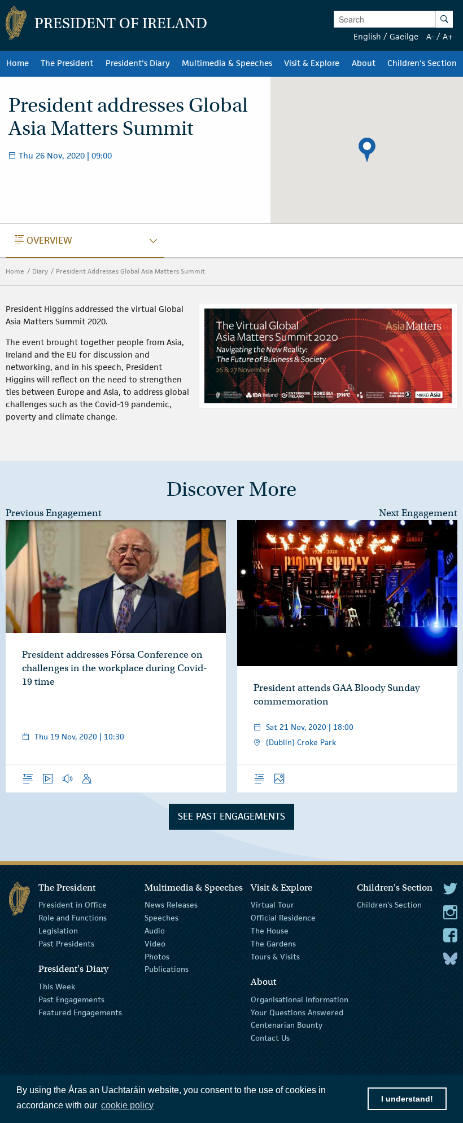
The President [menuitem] (67, 63)
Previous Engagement (54, 513)
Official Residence (283, 918)
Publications (167, 969)
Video (155, 944)
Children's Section (389, 905)
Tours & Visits (275, 956)
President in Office (72, 905)
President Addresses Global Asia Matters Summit (130, 271)
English (367, 36)
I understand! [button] (407, 1098)
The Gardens (273, 944)
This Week (56, 986)
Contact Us (270, 1038)
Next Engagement (418, 513)
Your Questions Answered (297, 1012)
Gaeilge (404, 36)
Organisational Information (299, 999)
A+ (448, 36)
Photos (157, 956)
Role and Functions (72, 918)
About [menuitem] (363, 63)
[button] (367, 150)
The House (270, 931)
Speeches (161, 918)
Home (15, 271)
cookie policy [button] (127, 1105)
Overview (43, 240)
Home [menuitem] (17, 63)
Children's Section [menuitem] (422, 63)
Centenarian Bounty (286, 1025)
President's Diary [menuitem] (138, 63)
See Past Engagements (231, 816)
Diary (40, 271)
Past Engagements (71, 999)
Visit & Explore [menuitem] (311, 63)
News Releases (171, 905)
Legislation (58, 931)
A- (430, 36)
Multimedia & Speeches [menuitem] (227, 63)
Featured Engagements (80, 1012)
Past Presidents (66, 944)
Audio (155, 931)
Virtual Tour (272, 905)
